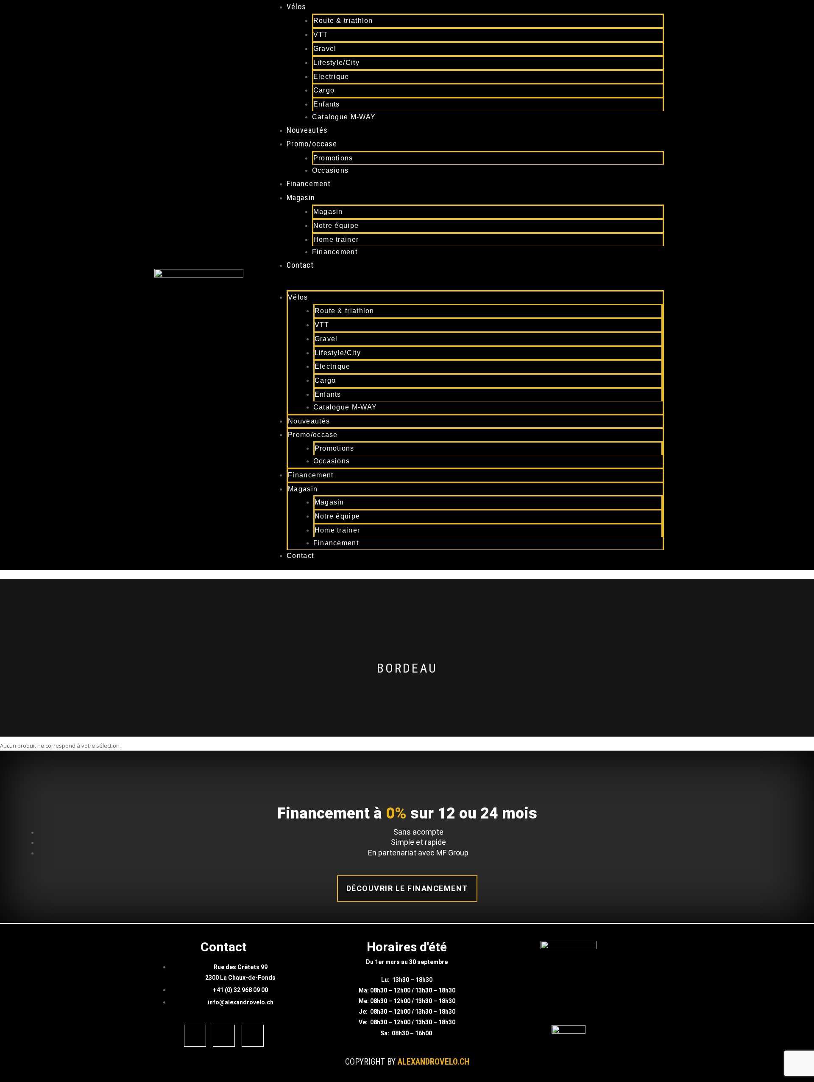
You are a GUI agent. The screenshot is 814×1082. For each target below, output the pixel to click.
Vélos (296, 6)
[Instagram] (224, 1036)
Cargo (324, 90)
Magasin (301, 197)
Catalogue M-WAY (344, 117)
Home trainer (336, 239)
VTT (320, 34)
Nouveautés (307, 130)
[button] (458, 285)
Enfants (326, 104)
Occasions (330, 170)
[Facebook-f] (195, 1036)
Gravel (325, 48)
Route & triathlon (343, 20)
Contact (300, 265)
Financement (309, 183)
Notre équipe (336, 225)
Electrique (331, 76)
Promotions (333, 158)
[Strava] (253, 1036)
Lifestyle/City (336, 62)
